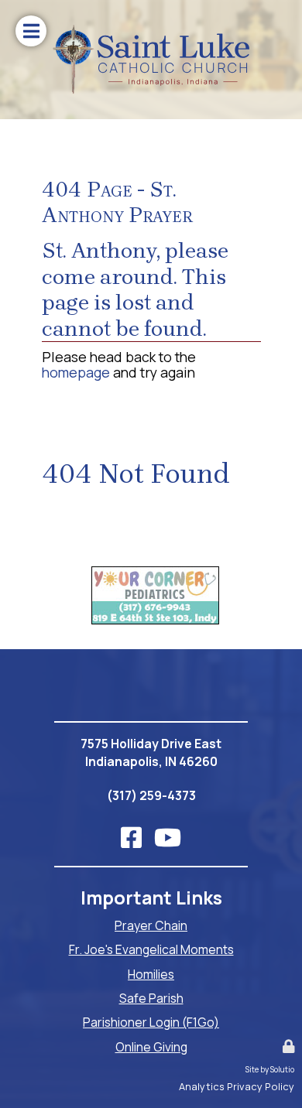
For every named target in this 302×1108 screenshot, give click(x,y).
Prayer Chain (151, 925)
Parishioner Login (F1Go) (151, 1022)
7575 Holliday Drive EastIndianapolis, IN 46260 (151, 752)
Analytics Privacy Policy (236, 1086)
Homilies (151, 974)
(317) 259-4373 (151, 795)
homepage (76, 372)
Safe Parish (151, 998)
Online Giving (151, 1046)
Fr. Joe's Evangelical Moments (151, 949)
